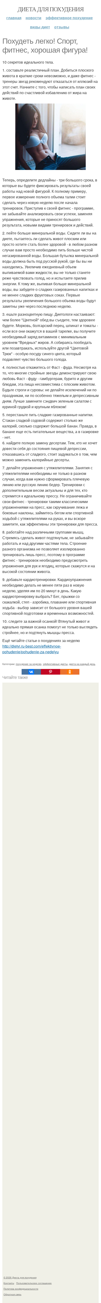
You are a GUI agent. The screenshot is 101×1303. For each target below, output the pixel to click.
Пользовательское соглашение (34, 1283)
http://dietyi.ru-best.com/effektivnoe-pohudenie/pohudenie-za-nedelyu (31, 648)
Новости (33, 17)
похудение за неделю (28, 664)
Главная (13, 17)
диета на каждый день (82, 664)
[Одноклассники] (69, 672)
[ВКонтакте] (31, 672)
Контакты (9, 1283)
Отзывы (61, 27)
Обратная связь (12, 1294)
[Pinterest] (50, 672)
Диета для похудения (51, 9)
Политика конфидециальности (21, 1288)
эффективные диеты (55, 664)
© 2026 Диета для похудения (20, 1277)
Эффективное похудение (69, 17)
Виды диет (40, 27)
